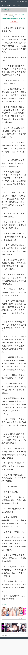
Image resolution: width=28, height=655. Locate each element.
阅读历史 (19, 1)
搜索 (19, 5)
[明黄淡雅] (11, 15)
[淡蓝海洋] (9, 15)
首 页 (3, 5)
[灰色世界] (12, 15)
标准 (23, 14)
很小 (20, 14)
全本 (14, 5)
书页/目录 (20, 618)
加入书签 (14, 21)
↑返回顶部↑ (5, 604)
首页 (3, 9)
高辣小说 (7, 9)
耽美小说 (3, 2)
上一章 (8, 618)
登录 (23, 1)
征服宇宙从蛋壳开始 (15, 9)
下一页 (14, 620)
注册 (26, 1)
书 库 (8, 5)
